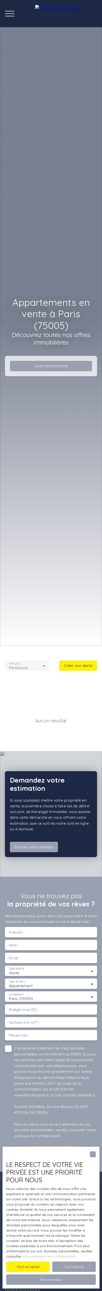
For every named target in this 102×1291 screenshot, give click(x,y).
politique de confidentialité (37, 1135)
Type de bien (17, 981)
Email (13, 958)
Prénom (16, 932)
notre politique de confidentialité (49, 1256)
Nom (13, 945)
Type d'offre (16, 968)
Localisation (16, 994)
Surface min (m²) (24, 1022)
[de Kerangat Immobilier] (66, 13)
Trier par (14, 663)
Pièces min (18, 1035)
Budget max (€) (23, 1009)
